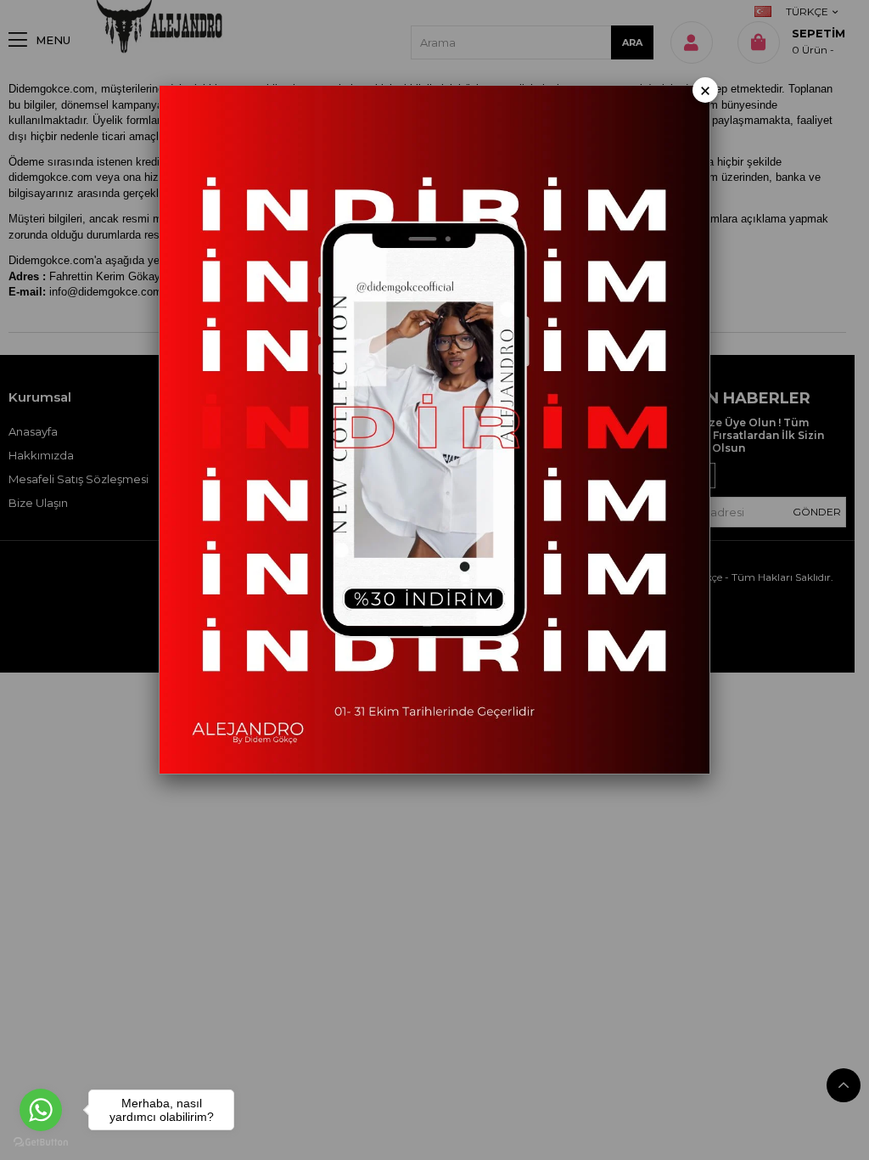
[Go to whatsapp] (41, 1110)
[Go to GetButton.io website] (41, 1142)
